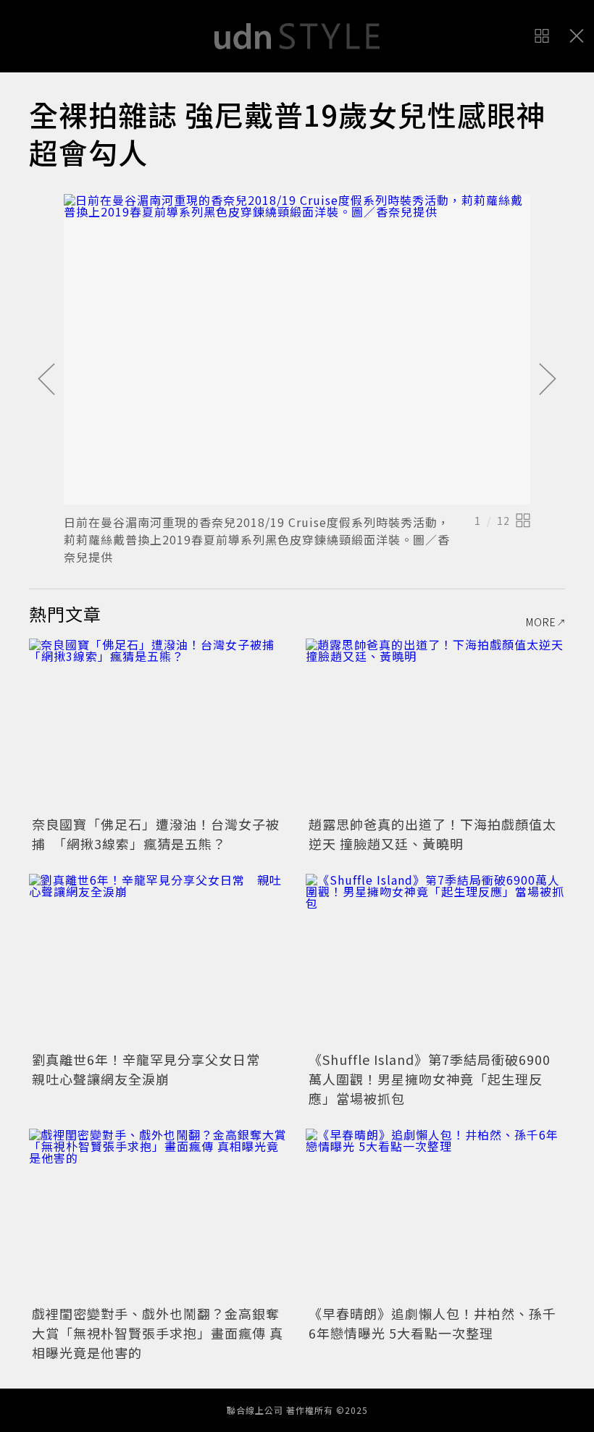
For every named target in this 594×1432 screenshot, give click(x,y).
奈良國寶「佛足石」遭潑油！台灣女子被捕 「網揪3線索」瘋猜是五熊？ (156, 833)
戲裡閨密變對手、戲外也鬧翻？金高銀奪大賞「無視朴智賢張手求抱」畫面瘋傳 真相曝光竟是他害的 (157, 1333)
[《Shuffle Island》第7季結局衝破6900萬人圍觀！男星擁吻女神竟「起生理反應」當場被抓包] (435, 960)
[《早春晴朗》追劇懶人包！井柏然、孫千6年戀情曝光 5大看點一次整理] (435, 1215)
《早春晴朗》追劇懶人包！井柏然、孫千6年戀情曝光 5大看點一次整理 (432, 1323)
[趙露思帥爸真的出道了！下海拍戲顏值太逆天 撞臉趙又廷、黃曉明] (435, 725)
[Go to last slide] (46, 380)
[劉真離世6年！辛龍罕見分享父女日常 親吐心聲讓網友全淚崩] (158, 960)
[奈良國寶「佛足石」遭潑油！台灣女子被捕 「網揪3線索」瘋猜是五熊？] (158, 725)
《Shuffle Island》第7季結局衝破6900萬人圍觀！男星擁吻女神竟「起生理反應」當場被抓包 (430, 1079)
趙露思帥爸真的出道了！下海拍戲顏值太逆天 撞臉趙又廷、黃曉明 (432, 833)
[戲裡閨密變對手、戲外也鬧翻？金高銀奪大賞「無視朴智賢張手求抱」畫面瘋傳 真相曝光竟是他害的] (158, 1215)
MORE (541, 622)
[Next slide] (547, 380)
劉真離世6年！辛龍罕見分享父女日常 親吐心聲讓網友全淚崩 (153, 1069)
